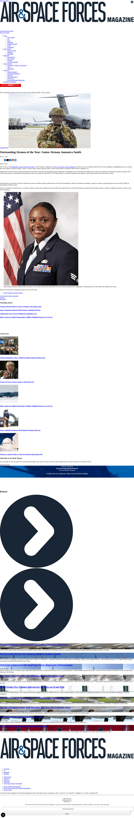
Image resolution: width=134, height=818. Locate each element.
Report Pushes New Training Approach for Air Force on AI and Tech (32, 687)
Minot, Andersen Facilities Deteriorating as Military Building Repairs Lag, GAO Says (26, 406)
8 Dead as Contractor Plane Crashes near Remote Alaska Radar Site (21, 454)
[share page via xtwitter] (8, 160)
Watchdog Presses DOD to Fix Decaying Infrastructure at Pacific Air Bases (35, 698)
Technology (10, 47)
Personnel (10, 42)
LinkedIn (6, 774)
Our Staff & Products (13, 73)
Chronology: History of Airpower (17, 65)
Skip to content (4, 1)
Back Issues (10, 59)
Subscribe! (10, 54)
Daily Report (7, 49)
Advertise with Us (12, 77)
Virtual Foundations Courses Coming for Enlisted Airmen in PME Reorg (22, 358)
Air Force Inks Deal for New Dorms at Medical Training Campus (30, 654)
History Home (8, 64)
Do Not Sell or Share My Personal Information (17, 788)
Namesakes (10, 68)
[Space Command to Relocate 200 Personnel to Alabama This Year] (9, 426)
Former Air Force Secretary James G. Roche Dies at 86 (17, 382)
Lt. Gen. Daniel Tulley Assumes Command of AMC (24, 726)
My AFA (2, 33)
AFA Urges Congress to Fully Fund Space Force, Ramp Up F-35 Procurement (36, 665)
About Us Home (12, 72)
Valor (8, 67)
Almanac (9, 60)
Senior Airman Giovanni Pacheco (13, 293)
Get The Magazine (12, 62)
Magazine (6, 55)
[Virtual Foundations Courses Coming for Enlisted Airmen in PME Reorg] (9, 354)
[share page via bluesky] (15, 160)
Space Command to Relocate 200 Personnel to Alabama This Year (20, 430)
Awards (2, 297)
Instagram (6, 772)
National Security (12, 44)
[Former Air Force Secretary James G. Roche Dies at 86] (9, 378)
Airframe (9, 52)
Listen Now (67, 477)
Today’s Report (11, 50)
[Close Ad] (131, 811)
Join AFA (3, 31)
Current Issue (11, 57)
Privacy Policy (8, 790)
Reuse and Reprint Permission (16, 80)
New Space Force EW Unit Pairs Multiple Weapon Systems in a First (32, 676)
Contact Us (10, 78)
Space (9, 41)
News (5, 36)
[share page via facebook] (5, 160)
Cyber (9, 45)
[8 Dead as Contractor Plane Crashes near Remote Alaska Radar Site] (9, 451)
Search (11, 31)
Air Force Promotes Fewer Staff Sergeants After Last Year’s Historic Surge (35, 707)
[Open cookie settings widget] (3, 815)
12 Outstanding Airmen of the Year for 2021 (22, 167)
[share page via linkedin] (10, 160)
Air (8, 39)
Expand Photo (4, 147)
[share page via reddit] (13, 160)
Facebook (6, 769)
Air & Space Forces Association (9, 296)
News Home (11, 37)
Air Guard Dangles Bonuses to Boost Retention (22, 717)
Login (7, 31)
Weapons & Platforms (10, 82)
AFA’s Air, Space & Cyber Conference (64, 167)
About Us (6, 70)
